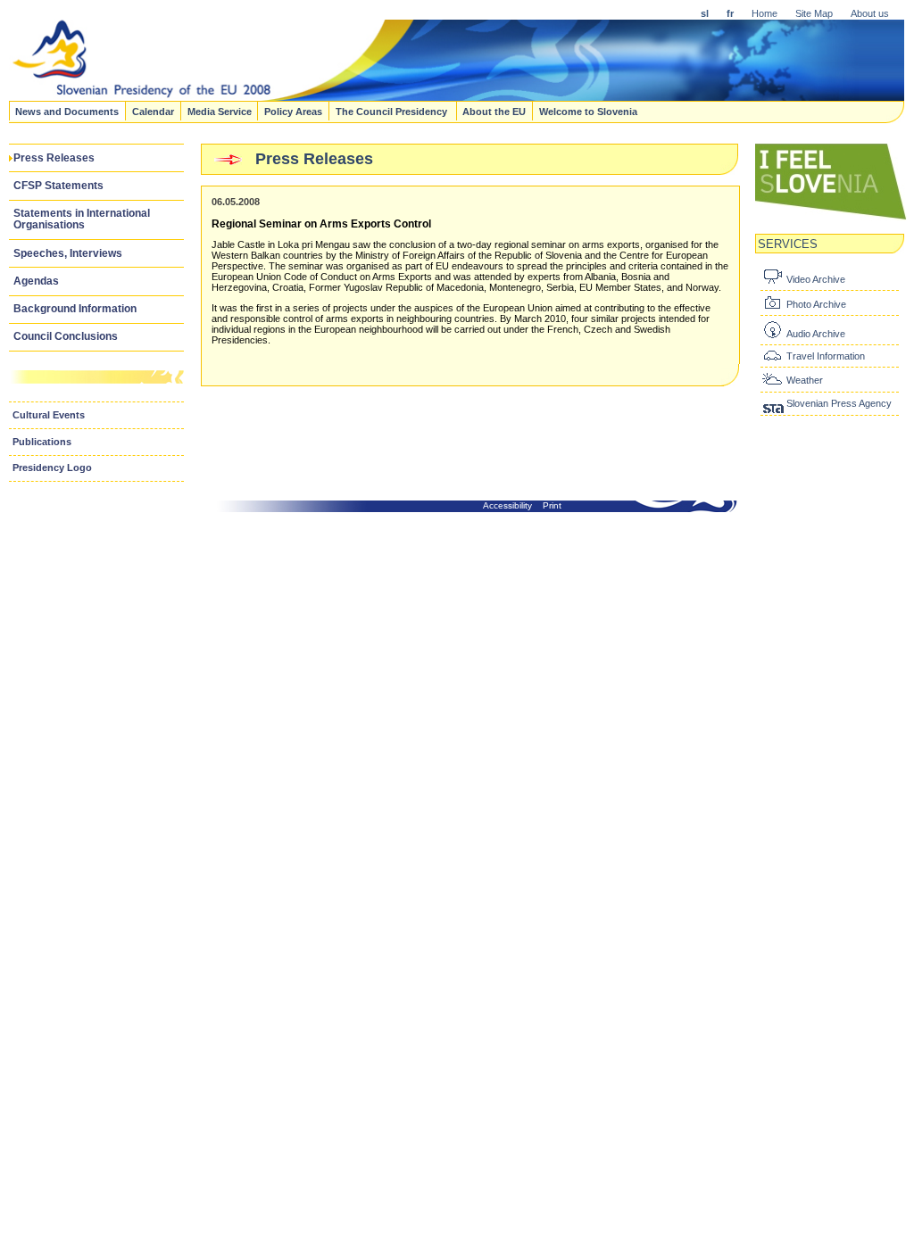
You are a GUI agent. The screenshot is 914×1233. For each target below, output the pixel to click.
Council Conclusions (65, 336)
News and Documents (67, 110)
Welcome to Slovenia (588, 110)
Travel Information (825, 356)
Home (764, 13)
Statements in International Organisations (81, 219)
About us (870, 13)
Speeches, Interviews (67, 253)
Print (552, 505)
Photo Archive (816, 304)
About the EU (494, 110)
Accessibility (507, 505)
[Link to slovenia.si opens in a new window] (831, 217)
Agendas (36, 281)
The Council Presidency (393, 110)
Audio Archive (815, 333)
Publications (41, 441)
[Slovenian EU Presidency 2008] (434, 95)
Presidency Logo (52, 467)
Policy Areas (293, 110)
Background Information (75, 308)
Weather (804, 380)
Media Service (219, 110)
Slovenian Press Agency (839, 403)
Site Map (814, 13)
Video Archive (815, 279)
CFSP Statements (58, 185)
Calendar (153, 110)
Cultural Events (48, 415)
